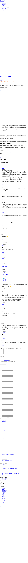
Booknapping (3, 488)
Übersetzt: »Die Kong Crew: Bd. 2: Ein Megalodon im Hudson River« (9, 157)
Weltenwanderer (4, 502)
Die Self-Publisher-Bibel (4, 490)
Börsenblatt (3, 489)
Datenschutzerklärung (4, 4)
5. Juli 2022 (2, 79)
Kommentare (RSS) (4, 479)
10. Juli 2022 (3, 264)
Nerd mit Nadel (3, 496)
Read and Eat (3, 498)
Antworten (3, 166)
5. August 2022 (3, 332)
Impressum (3, 5)
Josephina (3, 168)
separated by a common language (5, 499)
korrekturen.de (3, 494)
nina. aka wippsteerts (4, 266)
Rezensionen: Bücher (4, 420)
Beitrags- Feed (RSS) (4, 478)
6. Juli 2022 (3, 232)
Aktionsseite (21, 188)
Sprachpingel (3, 500)
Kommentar (1, 353)
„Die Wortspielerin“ (4, 3)
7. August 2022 (3, 338)
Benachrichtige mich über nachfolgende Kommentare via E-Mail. (8, 361)
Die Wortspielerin (2, 1)
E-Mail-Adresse (2, 356)
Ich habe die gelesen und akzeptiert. (8, 360)
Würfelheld (3, 503)
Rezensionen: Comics (4, 421)
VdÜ (2, 501)
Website (1, 357)
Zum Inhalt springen (2, 0)
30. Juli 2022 (3, 321)
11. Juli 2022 (3, 272)
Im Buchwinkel (3, 492)
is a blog (3, 493)
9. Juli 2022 (3, 258)
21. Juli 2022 (3, 303)
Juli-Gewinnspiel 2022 (5, 76)
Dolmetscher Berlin (4, 491)
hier (6, 131)
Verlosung (2, 80)
